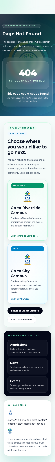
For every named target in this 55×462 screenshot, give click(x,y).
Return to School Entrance (25, 310)
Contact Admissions (22, 319)
